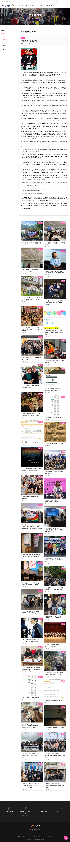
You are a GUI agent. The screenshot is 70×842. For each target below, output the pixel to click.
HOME (28, 19)
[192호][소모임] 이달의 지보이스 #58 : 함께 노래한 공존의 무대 (54, 645)
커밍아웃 (32, 5)
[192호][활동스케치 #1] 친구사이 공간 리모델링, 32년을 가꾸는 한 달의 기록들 (31, 555)
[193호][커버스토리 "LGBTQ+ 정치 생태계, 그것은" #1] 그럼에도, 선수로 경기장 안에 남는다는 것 (55, 272)
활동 (23, 5)
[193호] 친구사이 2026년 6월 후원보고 (31, 442)
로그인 (58, 1)
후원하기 (48, 833)
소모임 (7, 49)
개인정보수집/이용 (33, 833)
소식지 (35, 19)
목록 (21, 217)
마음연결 (3, 30)
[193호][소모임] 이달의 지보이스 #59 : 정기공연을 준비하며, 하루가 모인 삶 (31, 414)
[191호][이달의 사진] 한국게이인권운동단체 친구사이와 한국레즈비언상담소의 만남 (30, 725)
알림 (27, 5)
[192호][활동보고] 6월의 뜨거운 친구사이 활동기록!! (31, 497)
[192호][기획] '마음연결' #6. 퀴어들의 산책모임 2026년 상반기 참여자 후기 (54, 673)
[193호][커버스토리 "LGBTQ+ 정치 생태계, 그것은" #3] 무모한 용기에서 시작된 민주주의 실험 (55, 302)
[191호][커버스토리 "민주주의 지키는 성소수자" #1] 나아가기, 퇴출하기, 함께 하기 (31, 755)
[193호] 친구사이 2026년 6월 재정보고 (54, 417)
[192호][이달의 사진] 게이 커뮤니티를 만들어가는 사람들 (54, 472)
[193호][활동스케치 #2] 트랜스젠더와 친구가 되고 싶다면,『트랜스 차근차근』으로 (54, 332)
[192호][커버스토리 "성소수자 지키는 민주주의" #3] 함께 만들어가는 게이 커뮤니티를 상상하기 (54, 529)
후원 (37, 5)
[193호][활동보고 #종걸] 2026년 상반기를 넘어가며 (55, 243)
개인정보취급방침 (23, 833)
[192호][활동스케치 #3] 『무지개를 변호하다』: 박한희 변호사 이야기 (30, 583)
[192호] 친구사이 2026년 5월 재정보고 (31, 697)
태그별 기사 (4, 42)
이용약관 (16, 833)
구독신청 (4, 45)
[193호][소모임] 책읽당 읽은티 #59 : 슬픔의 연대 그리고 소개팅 (53, 389)
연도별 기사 (40, 19)
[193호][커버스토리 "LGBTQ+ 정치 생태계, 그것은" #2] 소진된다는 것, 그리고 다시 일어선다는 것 (32, 299)
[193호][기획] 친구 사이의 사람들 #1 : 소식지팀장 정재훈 (31, 386)
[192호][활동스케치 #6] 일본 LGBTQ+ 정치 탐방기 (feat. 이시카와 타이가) (54, 617)
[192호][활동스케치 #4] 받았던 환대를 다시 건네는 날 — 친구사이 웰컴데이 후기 (55, 588)
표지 (3, 36)
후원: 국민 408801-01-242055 (7, 1)
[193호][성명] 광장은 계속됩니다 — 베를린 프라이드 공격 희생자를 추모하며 (32, 469)
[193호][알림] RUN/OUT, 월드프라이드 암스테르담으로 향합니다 (54, 444)
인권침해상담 (49, 5)
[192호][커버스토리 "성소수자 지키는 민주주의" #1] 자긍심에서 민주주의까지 (54, 500)
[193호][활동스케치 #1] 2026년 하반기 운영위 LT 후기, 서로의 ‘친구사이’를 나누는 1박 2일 (32, 329)
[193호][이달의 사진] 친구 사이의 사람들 (31, 243)
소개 (19, 5)
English (49, 1)
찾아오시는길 (41, 833)
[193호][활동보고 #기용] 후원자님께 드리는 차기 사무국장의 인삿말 (32, 270)
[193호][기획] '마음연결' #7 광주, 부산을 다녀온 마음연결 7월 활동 (54, 361)
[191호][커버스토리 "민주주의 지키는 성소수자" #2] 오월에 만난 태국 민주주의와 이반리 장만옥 (55, 755)
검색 (66, 1)
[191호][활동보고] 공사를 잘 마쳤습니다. (54, 727)
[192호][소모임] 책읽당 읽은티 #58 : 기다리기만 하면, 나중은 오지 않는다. (30, 640)
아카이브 (42, 5)
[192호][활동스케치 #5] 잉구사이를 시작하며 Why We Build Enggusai (30, 612)
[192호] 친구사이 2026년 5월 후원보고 (54, 701)
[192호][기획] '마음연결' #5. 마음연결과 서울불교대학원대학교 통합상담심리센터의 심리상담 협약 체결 (32, 669)
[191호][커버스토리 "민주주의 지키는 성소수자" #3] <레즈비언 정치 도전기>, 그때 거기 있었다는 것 (31, 785)
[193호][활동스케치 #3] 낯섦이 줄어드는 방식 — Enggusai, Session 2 (31, 358)
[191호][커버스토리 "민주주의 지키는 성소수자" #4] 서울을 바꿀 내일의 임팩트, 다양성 (54, 785)
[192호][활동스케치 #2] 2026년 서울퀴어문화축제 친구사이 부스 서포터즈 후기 (54, 559)
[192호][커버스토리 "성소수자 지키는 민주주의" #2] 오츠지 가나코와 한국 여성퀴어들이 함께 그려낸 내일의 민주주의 (32, 526)
